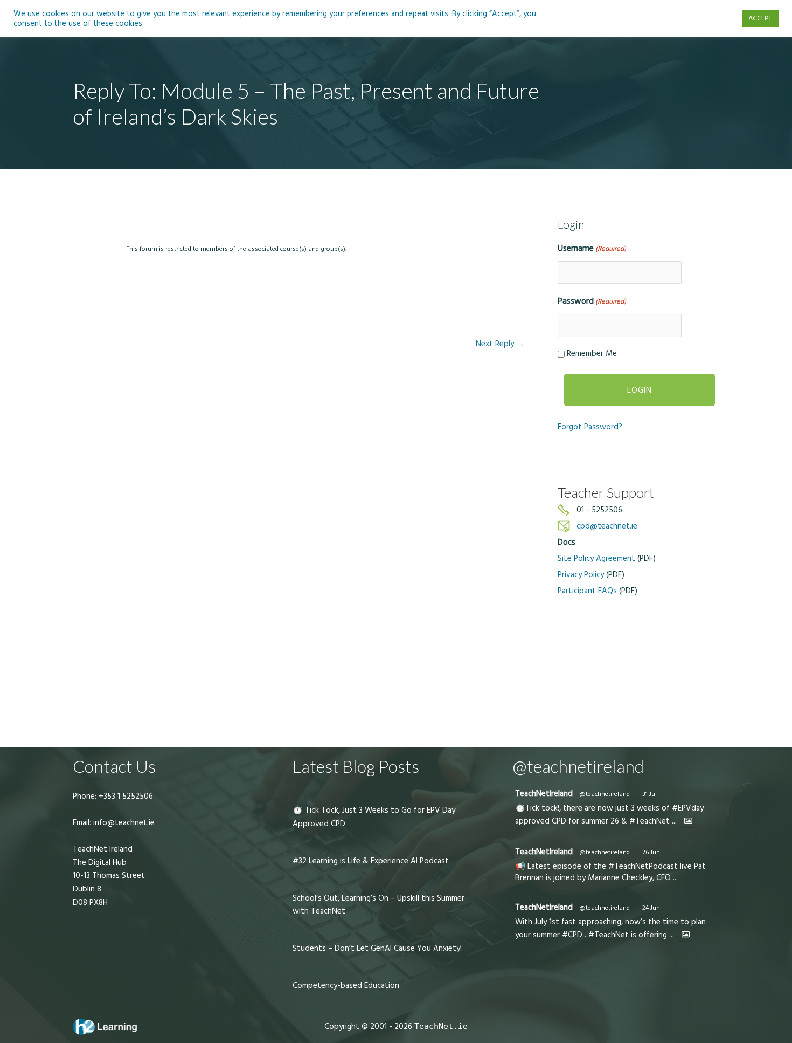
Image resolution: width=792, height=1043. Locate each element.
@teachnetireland (604, 794)
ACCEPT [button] (760, 18)
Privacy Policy (581, 574)
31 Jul (649, 794)
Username (592, 248)
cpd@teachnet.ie (606, 526)
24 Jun (651, 907)
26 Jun (651, 852)
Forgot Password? (590, 427)
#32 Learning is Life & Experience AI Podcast (371, 861)
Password (592, 301)
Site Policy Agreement (596, 558)
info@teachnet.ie (123, 822)
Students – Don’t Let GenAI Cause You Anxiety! (377, 948)
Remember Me (592, 353)
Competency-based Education (346, 985)
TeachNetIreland (544, 793)
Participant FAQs (587, 590)
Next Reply (500, 343)
